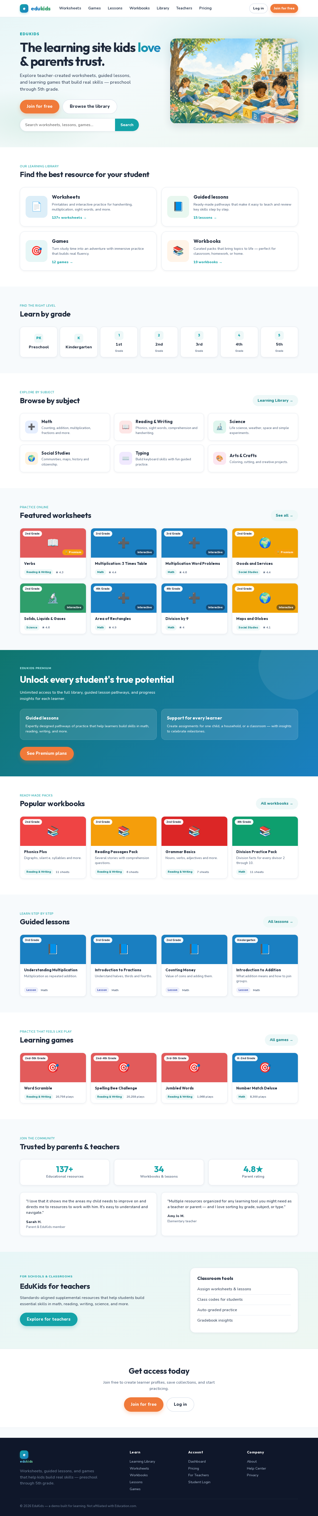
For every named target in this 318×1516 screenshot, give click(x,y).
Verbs (29, 563)
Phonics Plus (35, 851)
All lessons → (280, 921)
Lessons (115, 8)
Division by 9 (177, 618)
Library (163, 8)
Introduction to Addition (258, 970)
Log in (258, 8)
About (252, 1461)
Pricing (205, 8)
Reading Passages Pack (116, 851)
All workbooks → (277, 803)
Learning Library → (275, 400)
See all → (284, 515)
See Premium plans (47, 753)
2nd (159, 343)
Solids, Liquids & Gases (45, 618)
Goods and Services (254, 563)
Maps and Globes (252, 618)
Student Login (199, 1482)
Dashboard (197, 1461)
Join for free (284, 8)
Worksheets (70, 8)
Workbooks (139, 8)
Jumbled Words (179, 1088)
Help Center (256, 1468)
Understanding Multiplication (51, 970)
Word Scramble (38, 1088)
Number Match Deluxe (256, 1088)
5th (279, 343)
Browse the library (90, 106)
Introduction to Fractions (118, 970)
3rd (199, 343)
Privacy (252, 1475)
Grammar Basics (180, 851)
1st (119, 343)
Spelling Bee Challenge (116, 1088)
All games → (281, 1039)
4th (239, 343)
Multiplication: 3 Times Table (121, 563)
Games (94, 8)
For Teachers (198, 1475)
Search (126, 124)
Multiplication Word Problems (192, 563)
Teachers (184, 8)
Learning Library (142, 1461)
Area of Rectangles (113, 618)
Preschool (39, 343)
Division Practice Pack (256, 851)
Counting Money (180, 970)
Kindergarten (79, 343)
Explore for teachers (49, 1319)
